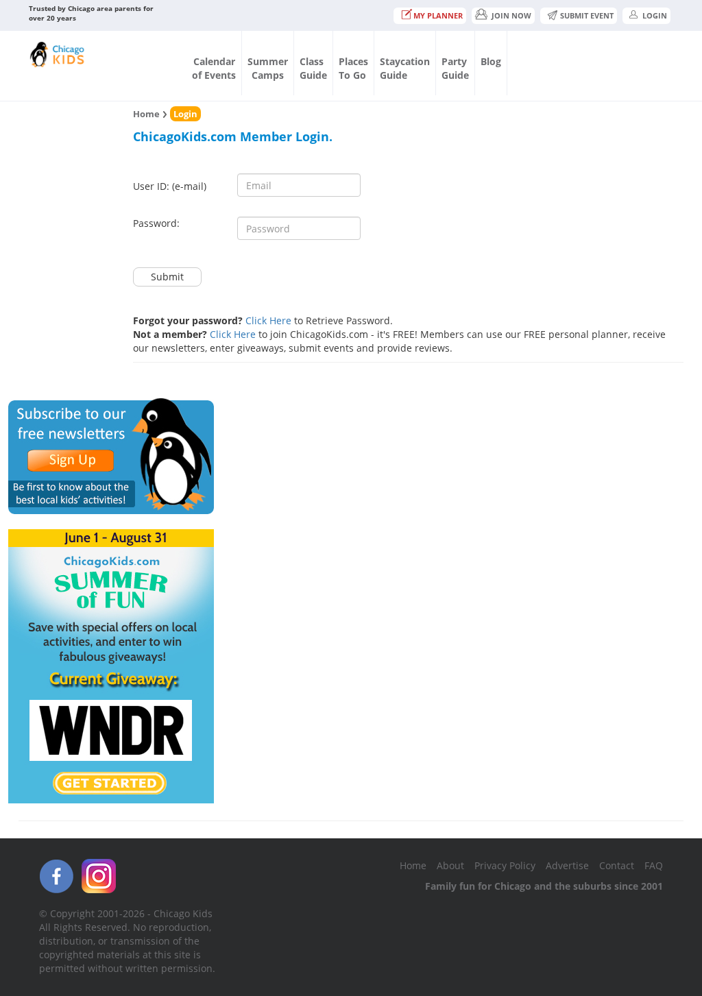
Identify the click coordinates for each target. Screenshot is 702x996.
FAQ (653, 865)
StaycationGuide (405, 68)
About (450, 865)
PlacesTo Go (353, 68)
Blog (491, 61)
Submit (167, 276)
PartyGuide (455, 68)
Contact (616, 865)
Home (146, 114)
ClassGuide (313, 68)
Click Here (268, 320)
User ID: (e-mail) (169, 186)
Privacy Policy (504, 865)
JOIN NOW (511, 15)
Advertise (567, 865)
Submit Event (587, 15)
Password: (156, 223)
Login (654, 15)
